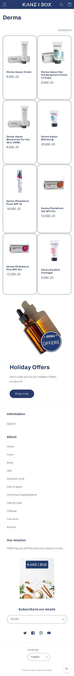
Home (10, 446)
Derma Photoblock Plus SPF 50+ (18, 268)
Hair (9, 471)
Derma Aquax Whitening (49, 138)
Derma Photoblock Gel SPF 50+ (52, 209)
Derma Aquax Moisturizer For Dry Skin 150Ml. (18, 139)
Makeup (12, 511)
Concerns (12, 519)
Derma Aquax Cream (19, 72)
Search (11, 424)
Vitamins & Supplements (22, 495)
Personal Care (15, 479)
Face (10, 454)
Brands (11, 527)
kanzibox (32, 670)
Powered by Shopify (44, 670)
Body (10, 462)
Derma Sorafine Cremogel (50, 271)
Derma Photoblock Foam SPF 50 (18, 202)
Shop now (22, 393)
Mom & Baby (14, 487)
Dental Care (14, 503)
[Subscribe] (63, 619)
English (35, 657)
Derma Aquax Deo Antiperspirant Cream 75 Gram (54, 75)
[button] (4, 4)
